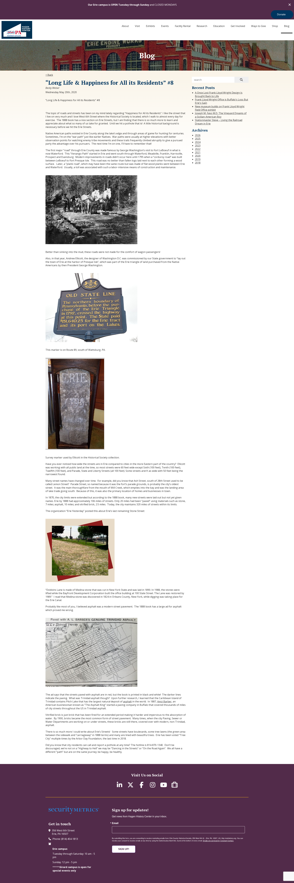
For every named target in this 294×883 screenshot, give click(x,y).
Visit (137, 26)
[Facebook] (141, 784)
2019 (197, 159)
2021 (197, 152)
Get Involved (238, 26)
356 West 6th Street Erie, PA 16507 (63, 832)
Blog (286, 26)
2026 (197, 135)
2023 (197, 145)
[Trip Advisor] (174, 784)
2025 (197, 138)
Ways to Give (258, 26)
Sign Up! (123, 849)
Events (165, 26)
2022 (197, 149)
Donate (281, 14)
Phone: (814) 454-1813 (65, 839)
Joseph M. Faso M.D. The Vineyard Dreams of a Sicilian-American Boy (221, 115)
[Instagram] (152, 784)
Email (115, 823)
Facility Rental (182, 26)
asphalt (127, 701)
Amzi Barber (164, 701)
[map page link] (50, 830)
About (125, 26)
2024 (197, 142)
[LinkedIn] (119, 784)
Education (219, 26)
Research (202, 26)
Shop (275, 26)
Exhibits (150, 26)
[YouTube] (163, 784)
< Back (49, 75)
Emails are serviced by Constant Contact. (218, 840)
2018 (197, 162)
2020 (197, 155)
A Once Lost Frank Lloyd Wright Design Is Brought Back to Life (218, 94)
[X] (130, 784)
